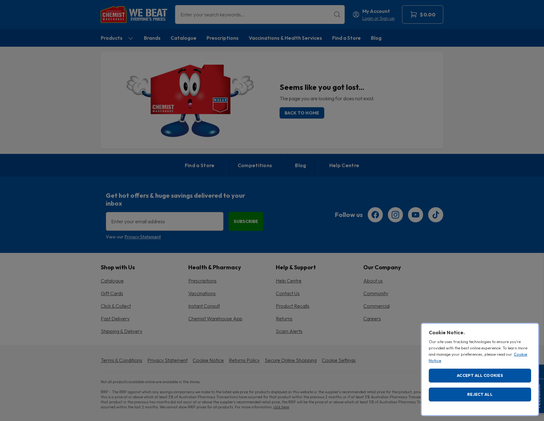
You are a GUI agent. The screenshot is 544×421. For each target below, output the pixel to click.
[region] (480, 369)
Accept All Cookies (480, 375)
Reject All (480, 394)
